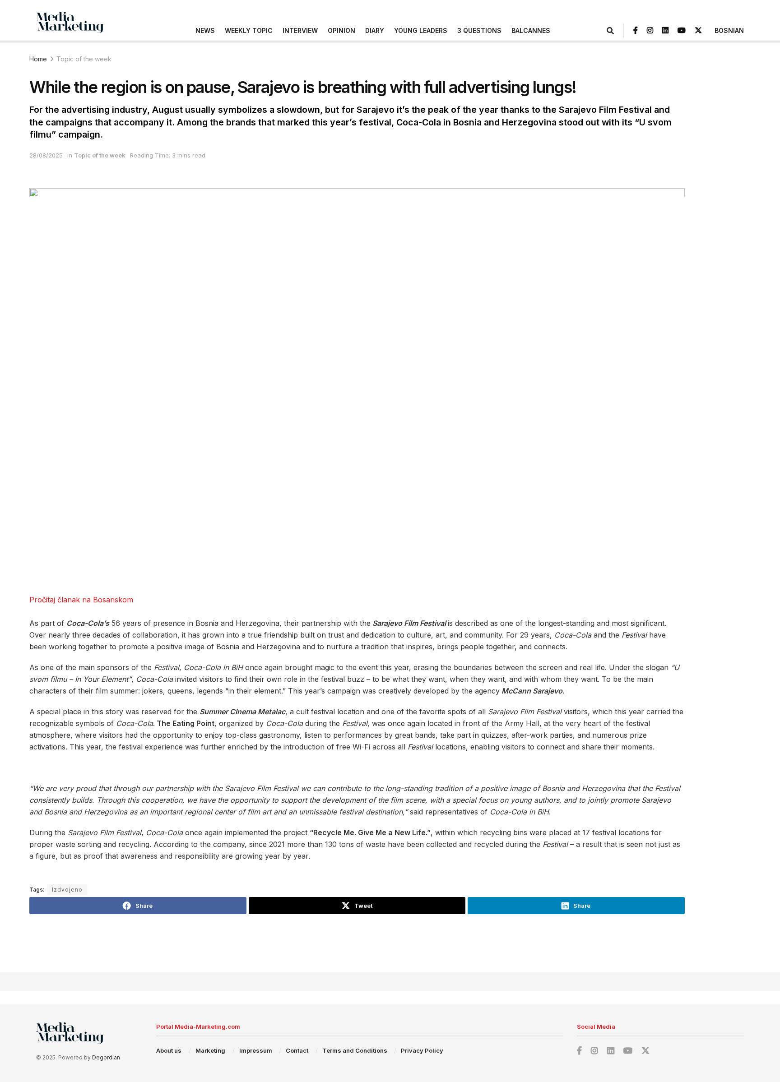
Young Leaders (420, 30)
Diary (374, 30)
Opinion (341, 30)
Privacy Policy (422, 1050)
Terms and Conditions (354, 1050)
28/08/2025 (46, 155)
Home (38, 59)
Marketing (210, 1050)
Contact (297, 1050)
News (205, 30)
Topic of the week (83, 59)
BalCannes (530, 30)
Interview (300, 30)
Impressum (255, 1050)
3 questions (479, 30)
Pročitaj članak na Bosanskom (81, 599)
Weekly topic (249, 30)
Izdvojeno (67, 889)
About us (168, 1050)
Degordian (106, 1057)
